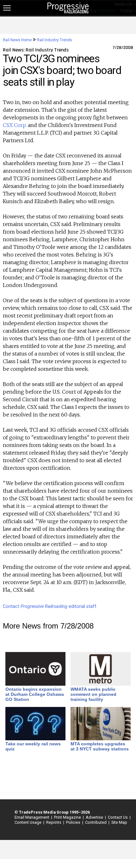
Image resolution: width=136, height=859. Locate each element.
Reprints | (54, 822)
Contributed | (96, 822)
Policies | (73, 822)
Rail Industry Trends (54, 40)
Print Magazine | (68, 817)
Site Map (119, 822)
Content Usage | (28, 822)
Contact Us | (118, 817)
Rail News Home (17, 40)
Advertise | (95, 817)
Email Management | (32, 817)
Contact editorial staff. (50, 606)
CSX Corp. (15, 125)
